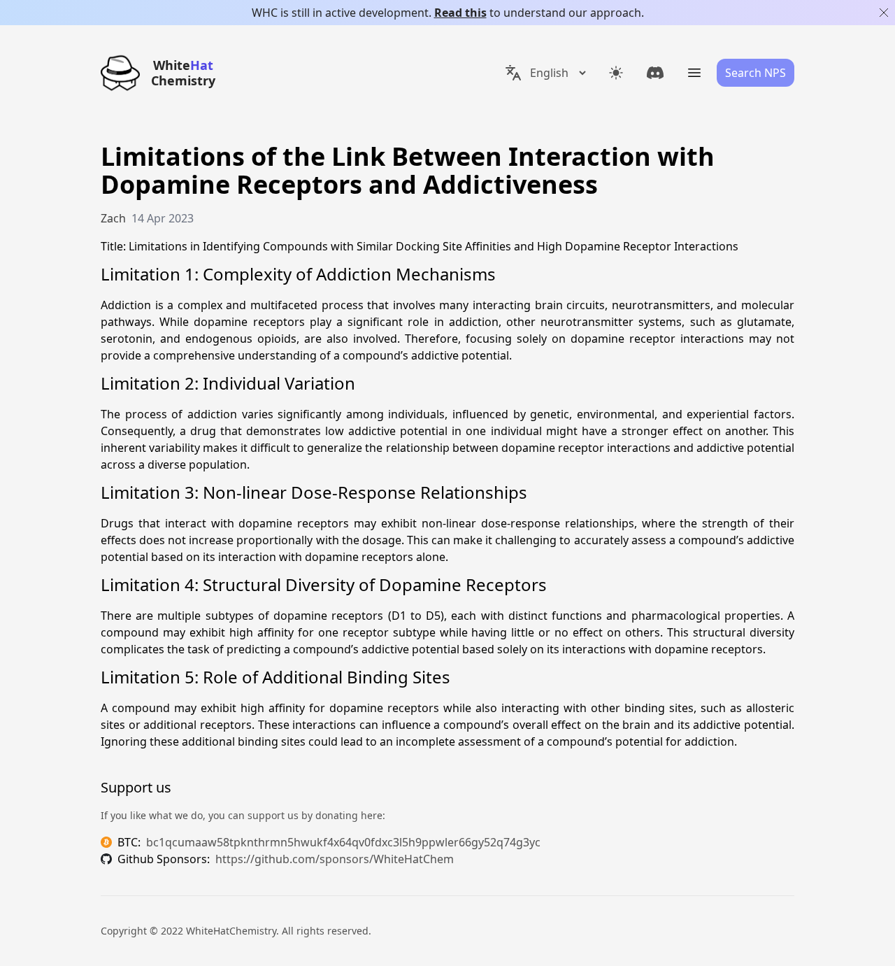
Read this (460, 12)
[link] (655, 73)
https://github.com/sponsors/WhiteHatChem (334, 859)
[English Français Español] (545, 73)
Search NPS (755, 72)
